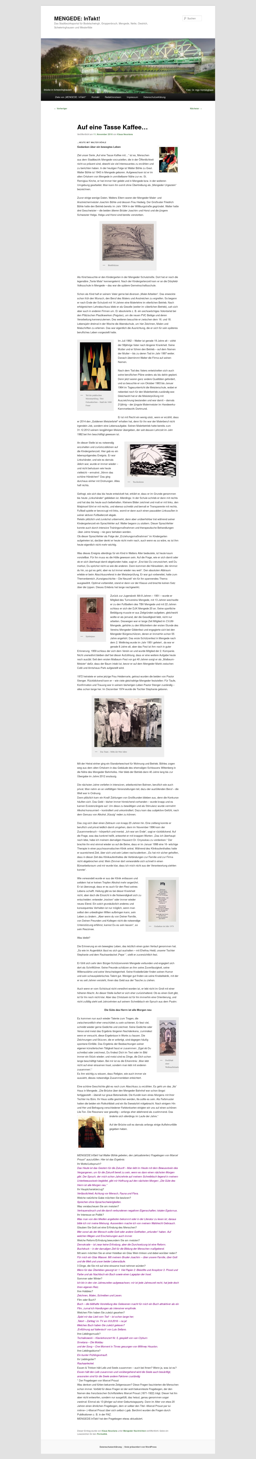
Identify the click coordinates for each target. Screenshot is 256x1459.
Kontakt (95, 97)
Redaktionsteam (113, 97)
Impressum (132, 97)
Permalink (102, 1433)
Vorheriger (60, 108)
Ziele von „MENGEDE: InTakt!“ (70, 97)
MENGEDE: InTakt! (77, 18)
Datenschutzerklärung (154, 97)
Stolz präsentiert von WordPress (140, 1446)
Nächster (196, 108)
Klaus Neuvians (125, 134)
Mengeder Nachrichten (134, 1430)
